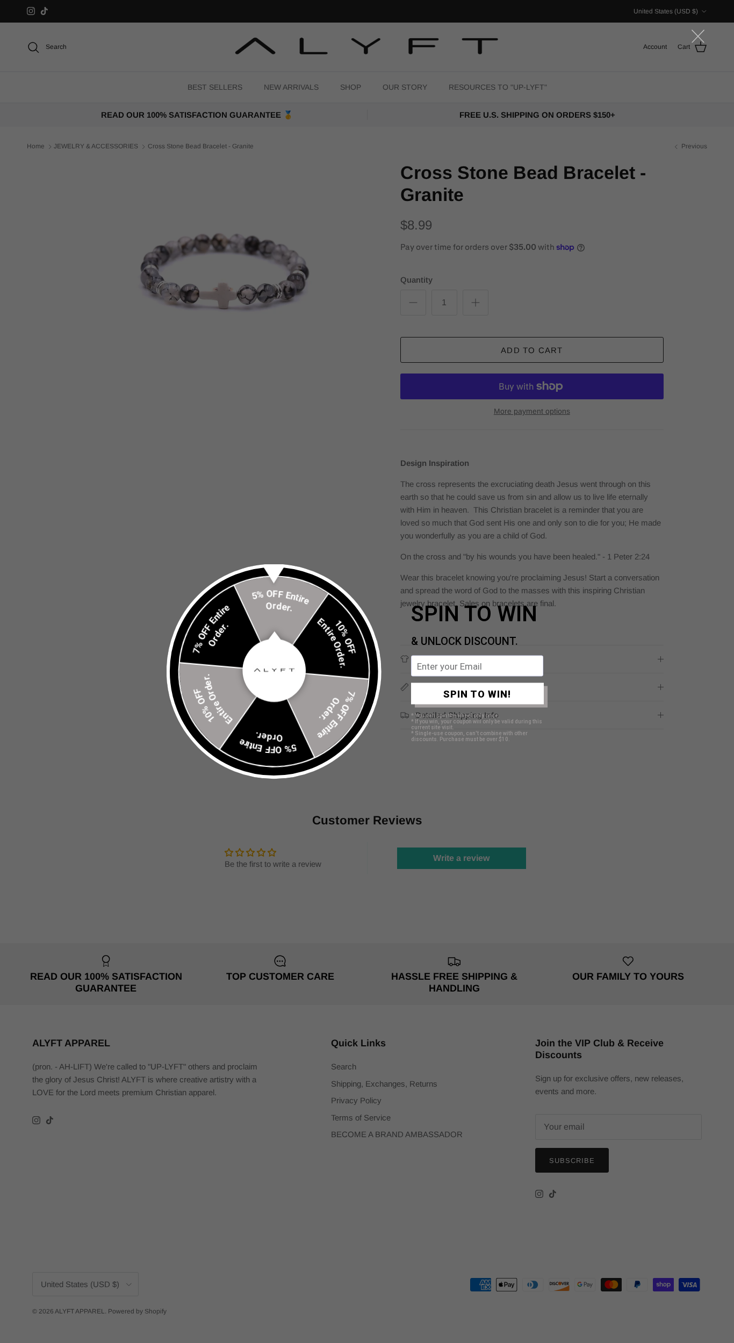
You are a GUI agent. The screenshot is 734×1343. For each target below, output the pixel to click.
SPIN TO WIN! (477, 693)
